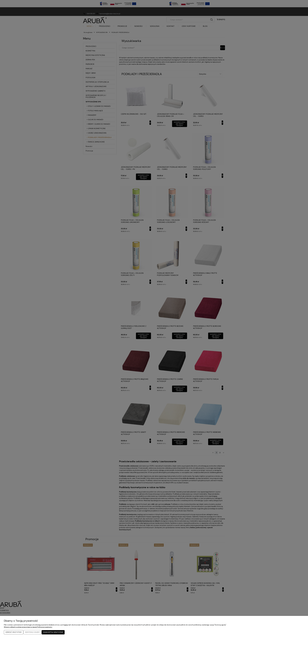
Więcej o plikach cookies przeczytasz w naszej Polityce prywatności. (28, 627)
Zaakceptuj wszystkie (53, 632)
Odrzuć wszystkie (13, 632)
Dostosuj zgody (32, 632)
